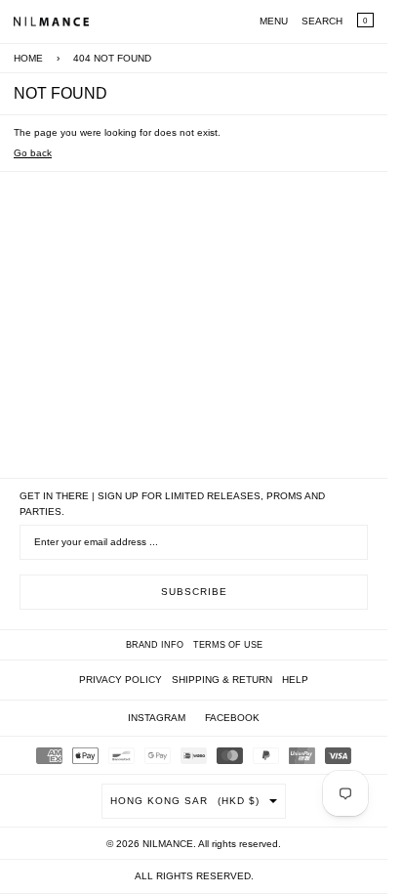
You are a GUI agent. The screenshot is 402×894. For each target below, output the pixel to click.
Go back (33, 153)
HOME (28, 58)
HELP (295, 679)
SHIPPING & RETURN (222, 679)
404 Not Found (112, 58)
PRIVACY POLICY (120, 679)
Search (322, 21)
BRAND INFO (154, 645)
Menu (274, 21)
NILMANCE (167, 843)
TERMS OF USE (227, 645)
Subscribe (194, 591)
